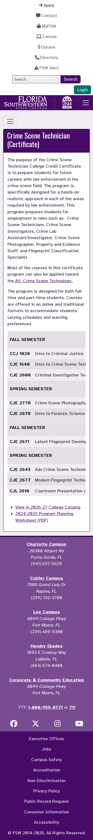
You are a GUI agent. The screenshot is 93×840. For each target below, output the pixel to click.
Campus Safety (46, 759)
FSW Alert (49, 68)
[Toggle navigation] (85, 102)
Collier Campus (46, 578)
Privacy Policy (46, 791)
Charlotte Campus (46, 544)
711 (72, 707)
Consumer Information (46, 812)
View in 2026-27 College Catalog (47, 507)
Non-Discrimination (46, 780)
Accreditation (46, 770)
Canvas (49, 36)
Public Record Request (46, 801)
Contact (49, 15)
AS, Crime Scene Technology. (43, 281)
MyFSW (49, 26)
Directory (49, 57)
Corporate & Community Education (46, 680)
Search (70, 79)
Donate (48, 47)
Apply (49, 5)
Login (82, 89)
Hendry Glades (46, 646)
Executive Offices (46, 738)
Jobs (46, 749)
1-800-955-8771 (45, 707)
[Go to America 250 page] (67, 101)
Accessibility (46, 822)
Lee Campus (46, 612)
